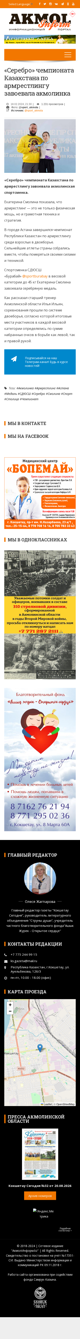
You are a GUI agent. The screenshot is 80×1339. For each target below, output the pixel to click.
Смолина (54, 394)
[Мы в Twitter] (44, 4)
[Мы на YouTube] (73, 4)
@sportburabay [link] (35, 276)
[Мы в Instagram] (50, 4)
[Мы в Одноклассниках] (68, 4)
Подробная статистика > (65, 1229)
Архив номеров (40, 1196)
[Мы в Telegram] (62, 4)
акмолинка (26, 388)
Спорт (67, 394)
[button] (40, 1048)
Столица (12, 399)
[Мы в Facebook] (40, 4)
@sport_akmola (34, 110)
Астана (63, 388)
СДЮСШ (25, 394)
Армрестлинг (45, 388)
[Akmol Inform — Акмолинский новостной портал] (40, 21)
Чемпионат (30, 399)
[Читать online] (40, 1154)
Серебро (39, 394)
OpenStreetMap (65, 1104)
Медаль (11, 394)
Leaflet (47, 1104)
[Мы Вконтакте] (56, 4)
